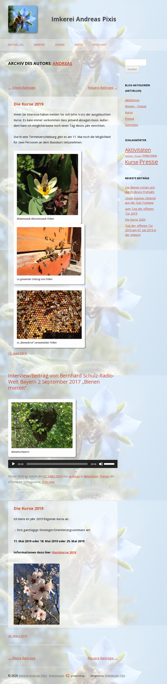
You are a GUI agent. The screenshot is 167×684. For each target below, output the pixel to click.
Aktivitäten (91, 476)
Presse (104, 476)
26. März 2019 (17, 636)
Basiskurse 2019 (64, 552)
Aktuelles (16, 45)
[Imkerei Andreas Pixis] (22, 31)
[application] (63, 464)
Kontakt (100, 45)
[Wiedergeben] (13, 464)
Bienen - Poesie (133, 156)
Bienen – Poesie (135, 106)
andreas (62, 63)
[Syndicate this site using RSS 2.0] (68, 675)
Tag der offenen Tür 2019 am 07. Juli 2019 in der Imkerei (140, 230)
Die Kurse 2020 (135, 219)
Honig (59, 45)
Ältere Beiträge (21, 87)
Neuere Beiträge (103, 87)
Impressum (56, 675)
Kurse (129, 112)
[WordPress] (87, 675)
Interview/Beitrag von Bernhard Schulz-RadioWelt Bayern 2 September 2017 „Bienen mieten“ (61, 381)
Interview (48, 482)
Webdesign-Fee (115, 675)
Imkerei (39, 45)
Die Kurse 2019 (28, 104)
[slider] (109, 463)
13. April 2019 (17, 353)
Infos (79, 45)
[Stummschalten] (101, 464)
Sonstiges (131, 125)
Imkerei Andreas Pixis (83, 19)
